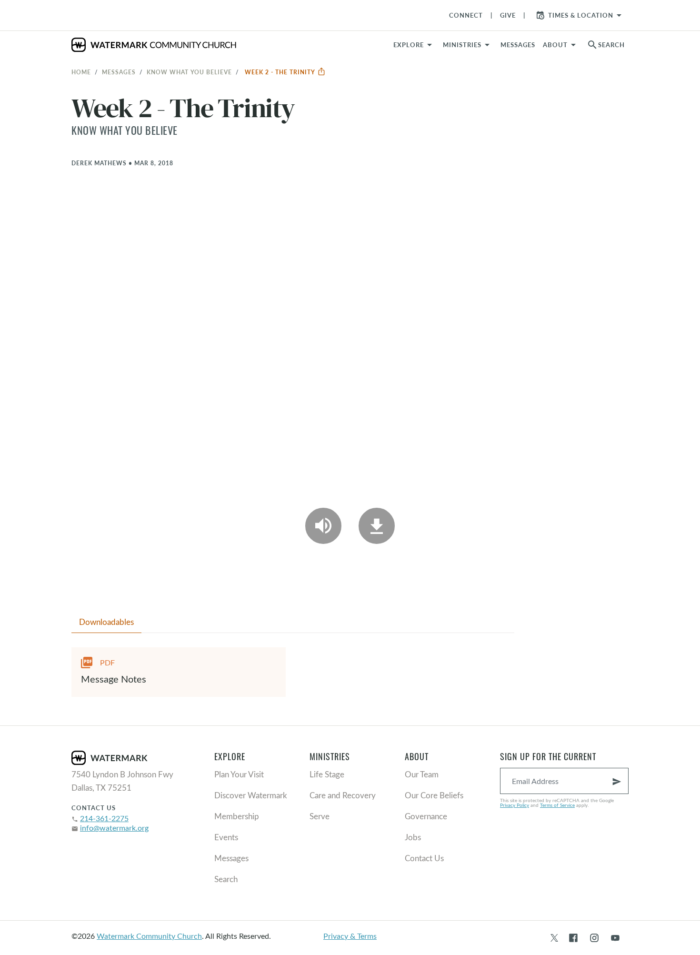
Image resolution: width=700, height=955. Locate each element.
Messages (119, 72)
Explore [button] (408, 44)
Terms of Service (557, 805)
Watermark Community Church (149, 936)
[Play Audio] (323, 526)
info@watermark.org (114, 828)
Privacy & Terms (350, 936)
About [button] (555, 44)
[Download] (376, 526)
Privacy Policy (514, 805)
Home (81, 72)
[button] (468, 44)
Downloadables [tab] (106, 621)
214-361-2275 (104, 818)
